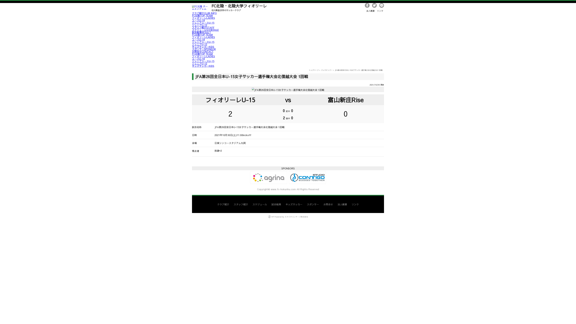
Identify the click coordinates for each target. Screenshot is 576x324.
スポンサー (204, 49)
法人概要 (370, 10)
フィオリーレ (203, 18)
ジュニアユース (203, 22)
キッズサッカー (203, 46)
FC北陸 (202, 15)
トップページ (314, 70)
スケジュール (205, 30)
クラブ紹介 (204, 13)
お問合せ (202, 51)
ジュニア (199, 25)
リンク (380, 10)
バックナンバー (327, 70)
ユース (198, 20)
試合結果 (201, 32)
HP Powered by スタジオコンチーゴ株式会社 (289, 217)
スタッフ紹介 (203, 27)
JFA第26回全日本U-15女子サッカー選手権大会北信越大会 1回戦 (358, 70)
